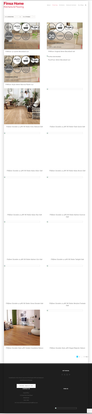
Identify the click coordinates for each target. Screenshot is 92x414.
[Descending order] (20, 16)
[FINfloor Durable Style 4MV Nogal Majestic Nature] (65, 311)
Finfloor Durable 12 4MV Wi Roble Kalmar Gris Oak (24, 259)
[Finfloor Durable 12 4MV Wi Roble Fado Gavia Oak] (65, 89)
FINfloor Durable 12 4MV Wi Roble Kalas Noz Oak (24, 215)
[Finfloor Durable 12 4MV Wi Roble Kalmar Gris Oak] (22, 222)
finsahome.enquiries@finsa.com (30, 402)
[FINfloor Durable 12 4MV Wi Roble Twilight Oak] (65, 222)
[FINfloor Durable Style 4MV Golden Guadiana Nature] (22, 311)
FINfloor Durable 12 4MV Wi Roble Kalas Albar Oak (25, 171)
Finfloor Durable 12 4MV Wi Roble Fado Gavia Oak (67, 127)
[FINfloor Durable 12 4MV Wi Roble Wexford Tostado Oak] (65, 266)
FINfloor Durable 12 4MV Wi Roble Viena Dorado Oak (24, 303)
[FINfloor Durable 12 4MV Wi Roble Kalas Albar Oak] (22, 133)
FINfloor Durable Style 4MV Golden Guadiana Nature (24, 348)
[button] (85, 5)
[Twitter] (64, 374)
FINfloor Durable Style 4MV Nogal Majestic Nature (67, 348)
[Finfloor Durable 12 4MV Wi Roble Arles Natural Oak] (22, 89)
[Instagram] (67, 374)
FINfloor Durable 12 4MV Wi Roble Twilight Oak (67, 259)
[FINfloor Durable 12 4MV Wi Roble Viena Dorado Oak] (22, 266)
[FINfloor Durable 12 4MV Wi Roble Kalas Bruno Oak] (65, 133)
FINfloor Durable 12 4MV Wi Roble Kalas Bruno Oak (67, 171)
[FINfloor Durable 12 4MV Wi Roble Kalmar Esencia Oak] (65, 177)
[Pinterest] (69, 374)
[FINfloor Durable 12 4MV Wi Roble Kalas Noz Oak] (22, 177)
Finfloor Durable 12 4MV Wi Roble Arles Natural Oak (24, 127)
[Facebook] (62, 374)
